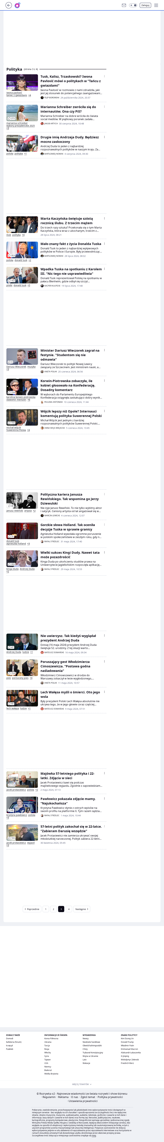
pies (8, 678)
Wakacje (86, 1063)
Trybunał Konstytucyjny (93, 1052)
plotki (9, 285)
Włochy (47, 1052)
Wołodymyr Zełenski (130, 1059)
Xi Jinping (125, 1056)
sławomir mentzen (16, 399)
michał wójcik (13, 427)
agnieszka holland (16, 543)
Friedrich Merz (127, 1063)
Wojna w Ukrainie (90, 1056)
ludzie (25, 652)
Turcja (47, 1045)
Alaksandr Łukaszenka (131, 1052)
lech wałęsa (12, 708)
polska (9, 153)
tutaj (94, 1135)
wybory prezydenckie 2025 (20, 125)
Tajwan (47, 1059)
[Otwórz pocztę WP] (124, 5)
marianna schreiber (17, 123)
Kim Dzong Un (127, 1038)
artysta (28, 510)
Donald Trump (127, 1042)
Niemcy (47, 1066)
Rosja (46, 1049)
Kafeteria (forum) (13, 1042)
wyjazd (31, 842)
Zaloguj (145, 5)
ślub (8, 235)
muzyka (31, 366)
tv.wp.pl (9, 1045)
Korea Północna (51, 1038)
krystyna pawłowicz (16, 815)
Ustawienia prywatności (82, 1101)
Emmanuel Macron (129, 1049)
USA (46, 1063)
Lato (84, 1059)
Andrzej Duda (27, 569)
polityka (19, 153)
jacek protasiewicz (16, 789)
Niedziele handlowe (91, 1042)
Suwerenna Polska (16, 430)
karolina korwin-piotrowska (20, 397)
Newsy (86, 1038)
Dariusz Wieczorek (16, 366)
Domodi (9, 1038)
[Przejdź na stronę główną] (8, 7)
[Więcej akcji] (104, 76)
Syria (46, 1056)
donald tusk (21, 260)
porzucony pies (20, 678)
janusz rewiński (14, 510)
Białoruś (48, 1070)
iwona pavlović (14, 92)
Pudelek (9, 1049)
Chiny (85, 1049)
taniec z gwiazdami (16, 95)
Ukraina (47, 1042)
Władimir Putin (127, 1045)
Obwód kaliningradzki (92, 1045)
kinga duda (12, 569)
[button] (133, 5)
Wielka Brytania (51, 1073)
